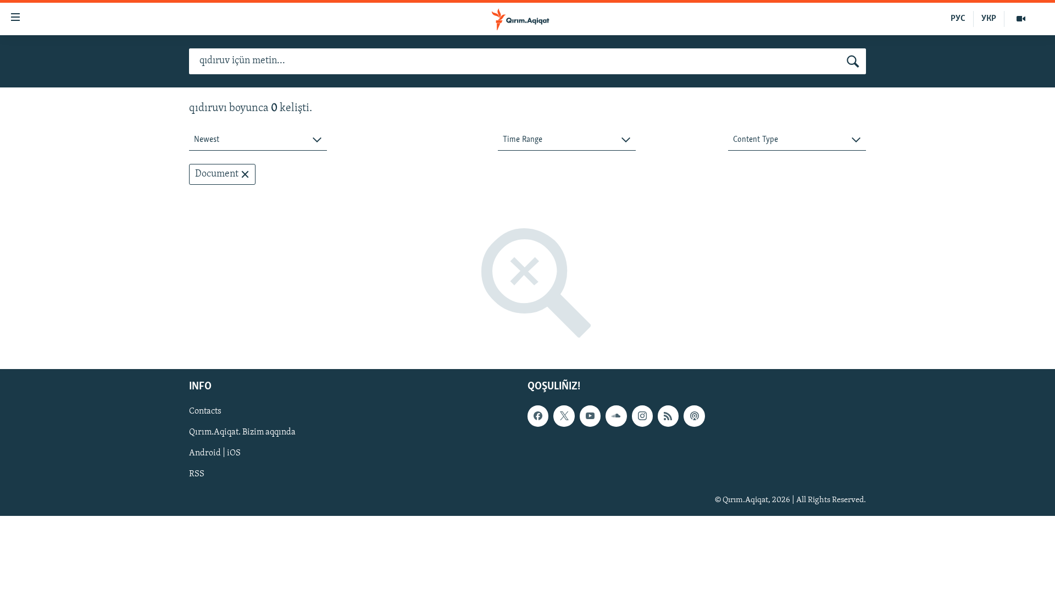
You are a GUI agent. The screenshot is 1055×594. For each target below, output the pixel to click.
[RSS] (668, 416)
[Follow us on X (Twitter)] (563, 416)
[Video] (1020, 18)
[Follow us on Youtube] (590, 416)
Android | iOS (215, 453)
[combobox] (258, 140)
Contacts (205, 412)
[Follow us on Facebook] (538, 416)
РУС (958, 18)
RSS (196, 474)
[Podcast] (694, 416)
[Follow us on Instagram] (642, 416)
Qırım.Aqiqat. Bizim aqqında (242, 432)
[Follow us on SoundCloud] (616, 416)
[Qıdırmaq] (853, 62)
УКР (988, 18)
